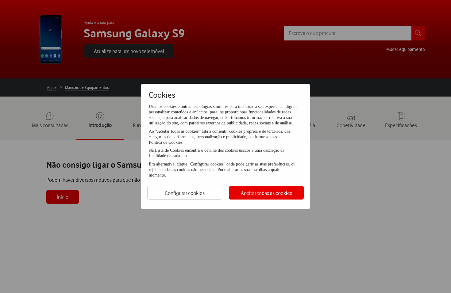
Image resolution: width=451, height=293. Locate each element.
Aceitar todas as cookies (266, 193)
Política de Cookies (165, 142)
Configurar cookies (185, 193)
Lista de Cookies (169, 150)
